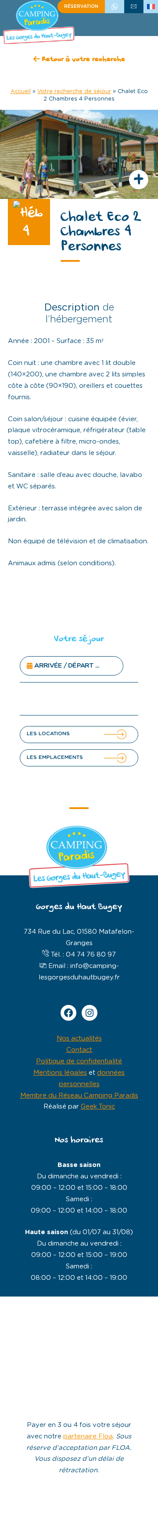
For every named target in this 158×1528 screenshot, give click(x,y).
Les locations (48, 733)
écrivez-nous (134, 6)
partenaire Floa (88, 1436)
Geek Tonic (98, 1106)
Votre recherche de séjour (74, 91)
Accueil (21, 91)
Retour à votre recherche (82, 60)
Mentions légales (60, 1072)
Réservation (81, 6)
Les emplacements (55, 757)
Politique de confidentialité (79, 1061)
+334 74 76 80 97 (114, 6)
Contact (79, 1050)
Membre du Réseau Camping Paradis (79, 1095)
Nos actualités (79, 1038)
